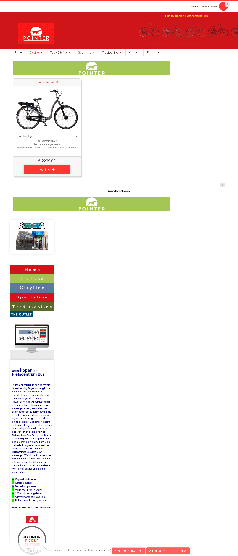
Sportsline (84, 52)
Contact (134, 52)
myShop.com (124, 191)
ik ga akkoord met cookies (169, 551)
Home (194, 6)
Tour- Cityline (58, 52)
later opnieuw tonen (130, 551)
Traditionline (110, 52)
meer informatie (101, 550)
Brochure (153, 52)
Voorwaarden (209, 6)
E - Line (34, 52)
